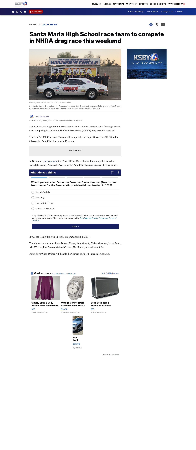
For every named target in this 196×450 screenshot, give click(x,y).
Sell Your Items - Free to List (63, 274)
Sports (143, 4)
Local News (49, 24)
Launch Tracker (152, 11)
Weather (131, 4)
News (33, 24)
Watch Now (175, 4)
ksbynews (13, 12)
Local (107, 4)
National (118, 4)
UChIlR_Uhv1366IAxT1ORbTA (25, 12)
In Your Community (135, 11)
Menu (95, 4)
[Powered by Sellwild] (115, 354)
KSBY (21, 12)
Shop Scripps (158, 4)
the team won (50, 161)
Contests (179, 11)
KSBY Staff (43, 116)
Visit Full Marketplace (110, 273)
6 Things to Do (167, 11)
